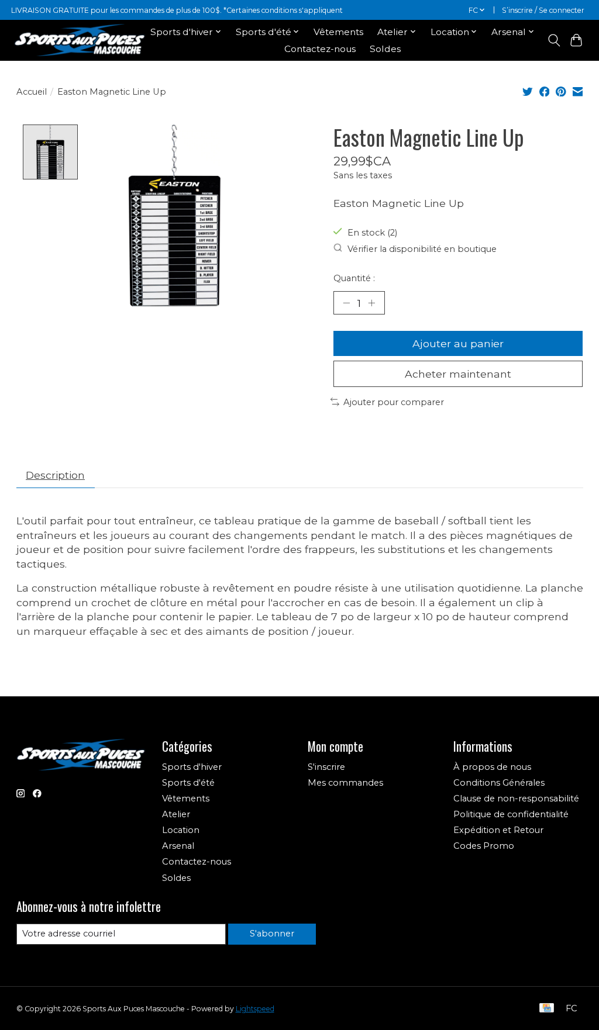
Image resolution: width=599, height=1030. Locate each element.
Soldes (385, 48)
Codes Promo (483, 846)
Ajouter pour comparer (393, 402)
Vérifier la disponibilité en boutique (422, 249)
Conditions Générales (499, 782)
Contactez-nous (320, 48)
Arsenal (178, 846)
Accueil (31, 92)
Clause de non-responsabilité (516, 798)
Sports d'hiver (192, 767)
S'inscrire (326, 767)
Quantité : (354, 278)
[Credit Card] (546, 1008)
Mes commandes (345, 782)
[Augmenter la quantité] (371, 303)
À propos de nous (492, 767)
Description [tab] (55, 475)
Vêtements (338, 31)
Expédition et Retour (498, 830)
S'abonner (272, 933)
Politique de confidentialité (511, 814)
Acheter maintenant (458, 374)
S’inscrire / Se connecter (543, 10)
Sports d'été (188, 782)
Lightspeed (255, 1008)
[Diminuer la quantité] (346, 303)
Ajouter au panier (458, 343)
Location (180, 830)
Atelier (176, 814)
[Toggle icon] (553, 40)
